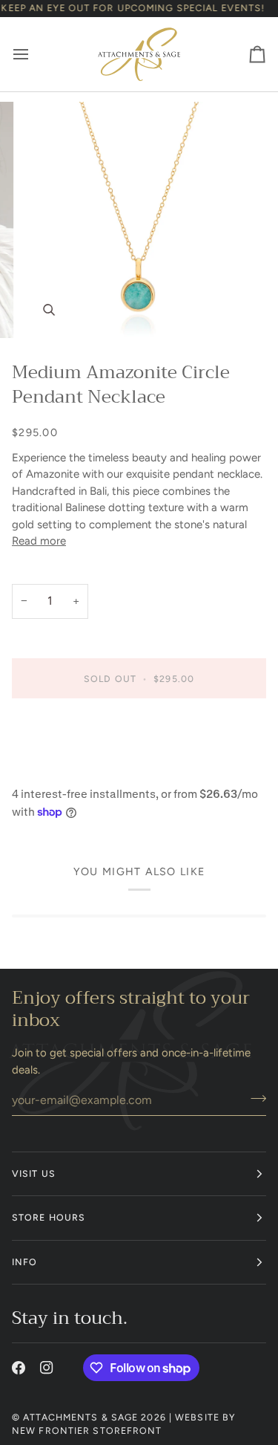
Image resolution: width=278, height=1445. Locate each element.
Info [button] (24, 1261)
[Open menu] (34, 54)
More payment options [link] (69, 769)
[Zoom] (49, 310)
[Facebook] (18, 1367)
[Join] (254, 1098)
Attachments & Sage (80, 1417)
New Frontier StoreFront (87, 1430)
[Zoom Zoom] (139, 220)
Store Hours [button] (48, 1217)
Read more (39, 541)
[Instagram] (46, 1367)
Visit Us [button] (34, 1173)
